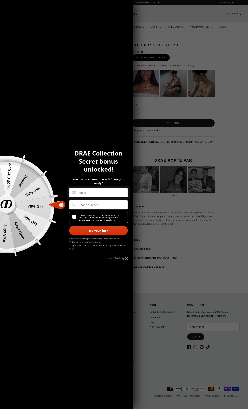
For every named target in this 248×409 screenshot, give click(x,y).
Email (82, 192)
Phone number (88, 205)
